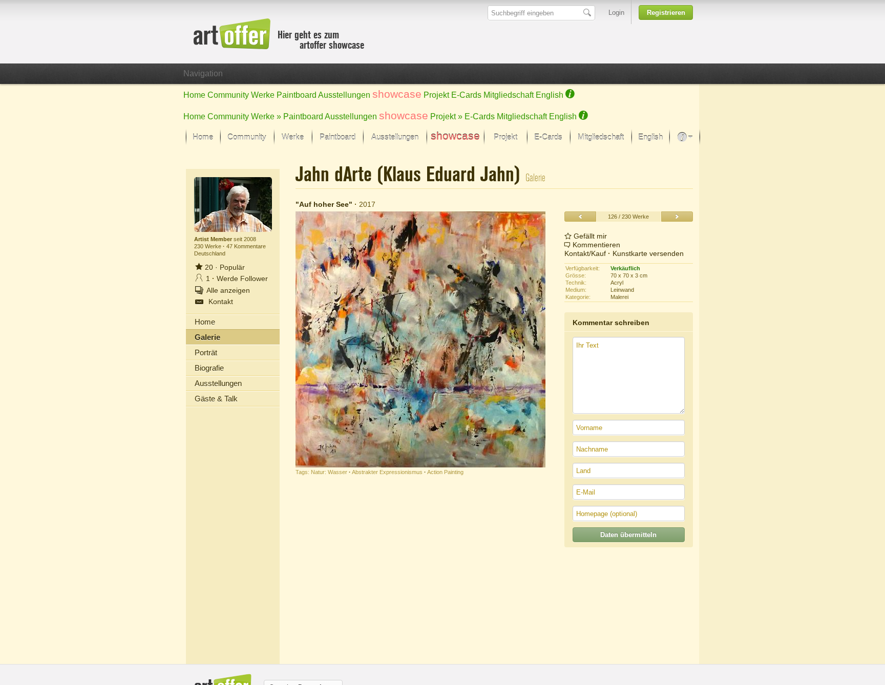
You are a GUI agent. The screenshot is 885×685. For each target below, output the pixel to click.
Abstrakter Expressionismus (387, 472)
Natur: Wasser (329, 472)
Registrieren (666, 12)
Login (616, 12)
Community (228, 95)
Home (194, 95)
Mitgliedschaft (508, 95)
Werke (263, 95)
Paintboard (297, 95)
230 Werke (208, 246)
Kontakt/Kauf (585, 253)
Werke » (266, 116)
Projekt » (446, 116)
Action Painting (445, 472)
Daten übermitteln (628, 535)
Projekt (436, 95)
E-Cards (466, 95)
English (549, 95)
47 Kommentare (246, 246)
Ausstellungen (344, 95)
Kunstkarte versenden (648, 253)
